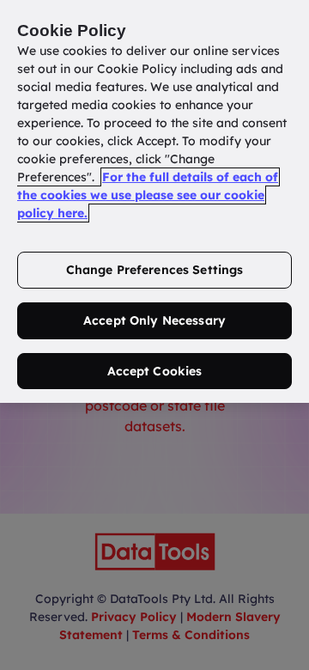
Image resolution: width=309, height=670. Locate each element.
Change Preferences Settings (155, 269)
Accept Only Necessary (154, 320)
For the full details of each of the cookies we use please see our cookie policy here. (147, 195)
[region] (154, 201)
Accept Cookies (155, 371)
